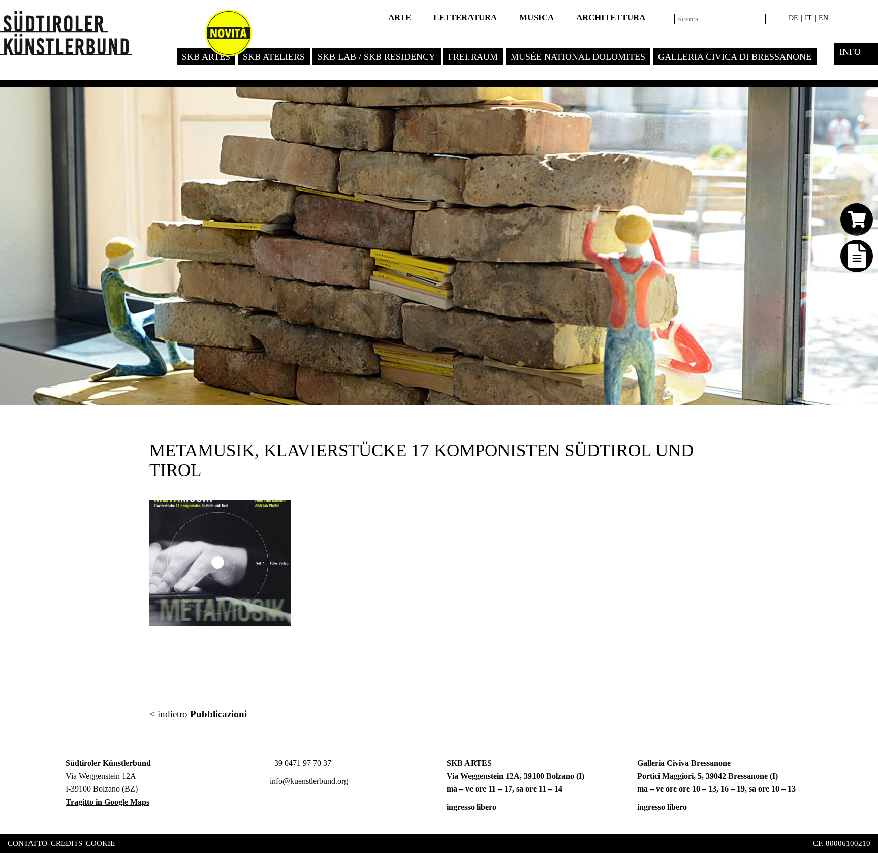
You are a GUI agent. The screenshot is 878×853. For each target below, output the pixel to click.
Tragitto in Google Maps (107, 802)
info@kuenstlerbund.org (308, 781)
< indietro (198, 714)
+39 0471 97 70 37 (299, 763)
